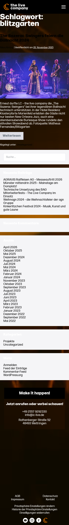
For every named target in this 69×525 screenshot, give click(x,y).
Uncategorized (24, 144)
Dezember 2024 (13, 257)
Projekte (8, 341)
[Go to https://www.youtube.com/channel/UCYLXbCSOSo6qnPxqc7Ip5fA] (25, 520)
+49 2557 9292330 (34, 411)
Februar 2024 (12, 274)
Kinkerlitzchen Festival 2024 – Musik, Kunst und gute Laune (34, 208)
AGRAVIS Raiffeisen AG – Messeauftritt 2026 (32, 179)
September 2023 (14, 287)
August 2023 (11, 290)
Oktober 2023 (12, 284)
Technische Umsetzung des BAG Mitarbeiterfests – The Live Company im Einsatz (29, 193)
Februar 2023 (12, 307)
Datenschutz (50, 496)
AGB (17, 496)
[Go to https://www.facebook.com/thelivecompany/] (38, 520)
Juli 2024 (9, 264)
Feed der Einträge (15, 368)
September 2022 (14, 317)
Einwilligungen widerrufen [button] (35, 512)
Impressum (17, 499)
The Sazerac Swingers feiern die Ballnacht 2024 (31, 38)
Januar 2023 (11, 311)
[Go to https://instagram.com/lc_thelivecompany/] (31, 520)
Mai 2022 (9, 321)
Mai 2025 (9, 254)
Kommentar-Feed (14, 371)
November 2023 (14, 280)
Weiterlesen (13, 137)
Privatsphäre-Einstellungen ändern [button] (34, 506)
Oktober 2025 (12, 250)
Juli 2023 (9, 294)
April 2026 (10, 247)
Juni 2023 (9, 297)
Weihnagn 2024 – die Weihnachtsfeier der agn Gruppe (33, 201)
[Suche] (61, 157)
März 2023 (10, 304)
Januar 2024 (11, 277)
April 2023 (10, 301)
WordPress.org (13, 375)
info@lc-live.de (34, 415)
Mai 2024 (9, 267)
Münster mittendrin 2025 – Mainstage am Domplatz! (30, 184)
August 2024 (11, 260)
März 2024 (10, 270)
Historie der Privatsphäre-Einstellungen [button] (34, 509)
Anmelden (10, 365)
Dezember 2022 (14, 314)
